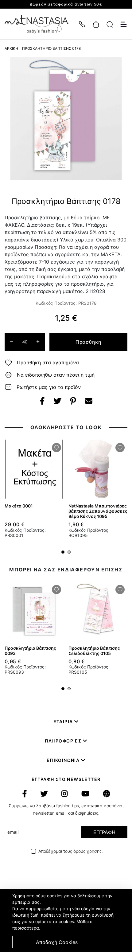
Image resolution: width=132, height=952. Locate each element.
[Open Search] (110, 24)
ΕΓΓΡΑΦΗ (104, 832)
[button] (62, 552)
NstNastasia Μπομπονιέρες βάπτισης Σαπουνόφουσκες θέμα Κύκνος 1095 (97, 511)
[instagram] (64, 793)
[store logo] (40, 24)
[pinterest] (106, 793)
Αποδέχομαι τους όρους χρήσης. (70, 851)
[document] (67, 920)
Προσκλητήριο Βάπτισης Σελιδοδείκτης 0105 (94, 650)
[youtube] (85, 793)
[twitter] (44, 793)
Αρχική (11, 48)
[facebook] (24, 793)
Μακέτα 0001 (19, 505)
